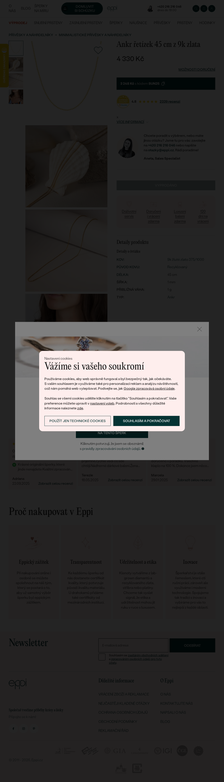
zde (80, 408)
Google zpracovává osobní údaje (149, 388)
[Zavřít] (199, 329)
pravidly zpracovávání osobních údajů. (111, 449)
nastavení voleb (102, 403)
